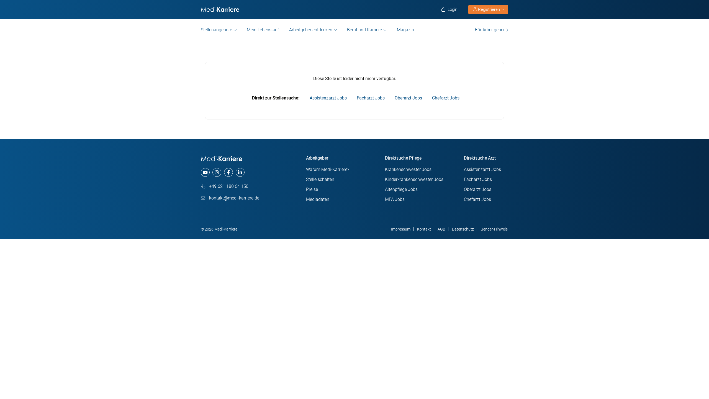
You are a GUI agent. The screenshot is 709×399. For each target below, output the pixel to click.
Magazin (405, 29)
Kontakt (424, 229)
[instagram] (216, 172)
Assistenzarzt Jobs (328, 98)
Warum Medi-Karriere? (327, 169)
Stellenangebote (216, 29)
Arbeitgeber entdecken (310, 29)
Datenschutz (463, 229)
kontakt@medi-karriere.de (233, 198)
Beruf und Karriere (364, 29)
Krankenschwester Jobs (408, 169)
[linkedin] (240, 172)
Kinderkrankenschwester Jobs (414, 179)
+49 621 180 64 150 (228, 186)
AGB (441, 229)
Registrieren (489, 9)
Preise (312, 189)
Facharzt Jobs (371, 98)
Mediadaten (317, 199)
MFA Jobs (395, 199)
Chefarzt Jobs (445, 98)
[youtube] (205, 172)
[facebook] (228, 172)
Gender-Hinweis (494, 229)
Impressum (400, 229)
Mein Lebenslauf (263, 29)
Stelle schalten (320, 179)
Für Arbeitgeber (490, 30)
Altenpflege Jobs (401, 189)
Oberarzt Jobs (408, 98)
